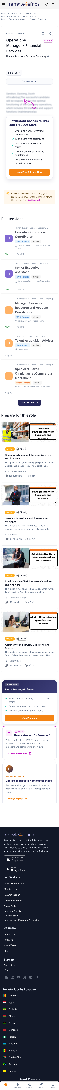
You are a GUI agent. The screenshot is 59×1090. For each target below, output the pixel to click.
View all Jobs (27, 402)
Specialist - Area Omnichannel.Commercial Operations (34, 373)
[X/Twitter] (25, 977)
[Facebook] (7, 977)
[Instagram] (13, 977)
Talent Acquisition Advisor (34, 340)
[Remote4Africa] (19, 836)
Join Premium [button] (29, 718)
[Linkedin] (31, 977)
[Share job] (50, 33)
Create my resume (17, 753)
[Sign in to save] (43, 33)
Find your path (15, 798)
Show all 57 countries (30, 1079)
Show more (27, 81)
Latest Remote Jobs (27, 13)
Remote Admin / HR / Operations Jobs (18, 16)
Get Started (34, 200)
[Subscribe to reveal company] (47, 56)
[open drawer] (4, 4)
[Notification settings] (53, 4)
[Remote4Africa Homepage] (24, 6)
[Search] (47, 4)
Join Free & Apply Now (29, 172)
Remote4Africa (8, 13)
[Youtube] (19, 977)
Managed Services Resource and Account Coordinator (31, 307)
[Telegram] (37, 977)
